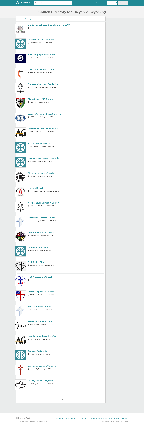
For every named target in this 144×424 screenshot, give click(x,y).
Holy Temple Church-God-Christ (43, 158)
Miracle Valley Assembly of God (43, 336)
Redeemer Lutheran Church (41, 321)
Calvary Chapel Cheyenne (40, 380)
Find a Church (89, 3)
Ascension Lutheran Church (41, 232)
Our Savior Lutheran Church (41, 217)
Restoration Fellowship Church (43, 128)
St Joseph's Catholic (37, 351)
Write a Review (100, 3)
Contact (107, 418)
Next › (65, 399)
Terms (126, 421)
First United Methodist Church (42, 69)
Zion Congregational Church (42, 366)
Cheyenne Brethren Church (41, 39)
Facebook (116, 418)
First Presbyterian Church (40, 277)
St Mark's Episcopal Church (41, 291)
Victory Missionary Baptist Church (44, 114)
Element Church (36, 188)
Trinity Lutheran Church (39, 306)
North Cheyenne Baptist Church (43, 203)
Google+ (125, 418)
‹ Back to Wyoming (24, 19)
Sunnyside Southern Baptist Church (45, 84)
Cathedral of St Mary (38, 247)
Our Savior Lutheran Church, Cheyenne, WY (49, 25)
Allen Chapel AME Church (40, 99)
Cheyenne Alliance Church (41, 173)
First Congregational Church (41, 54)
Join (112, 3)
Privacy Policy (119, 421)
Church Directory (96, 418)
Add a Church (70, 418)
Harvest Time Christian (39, 143)
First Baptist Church (37, 262)
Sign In (122, 3)
